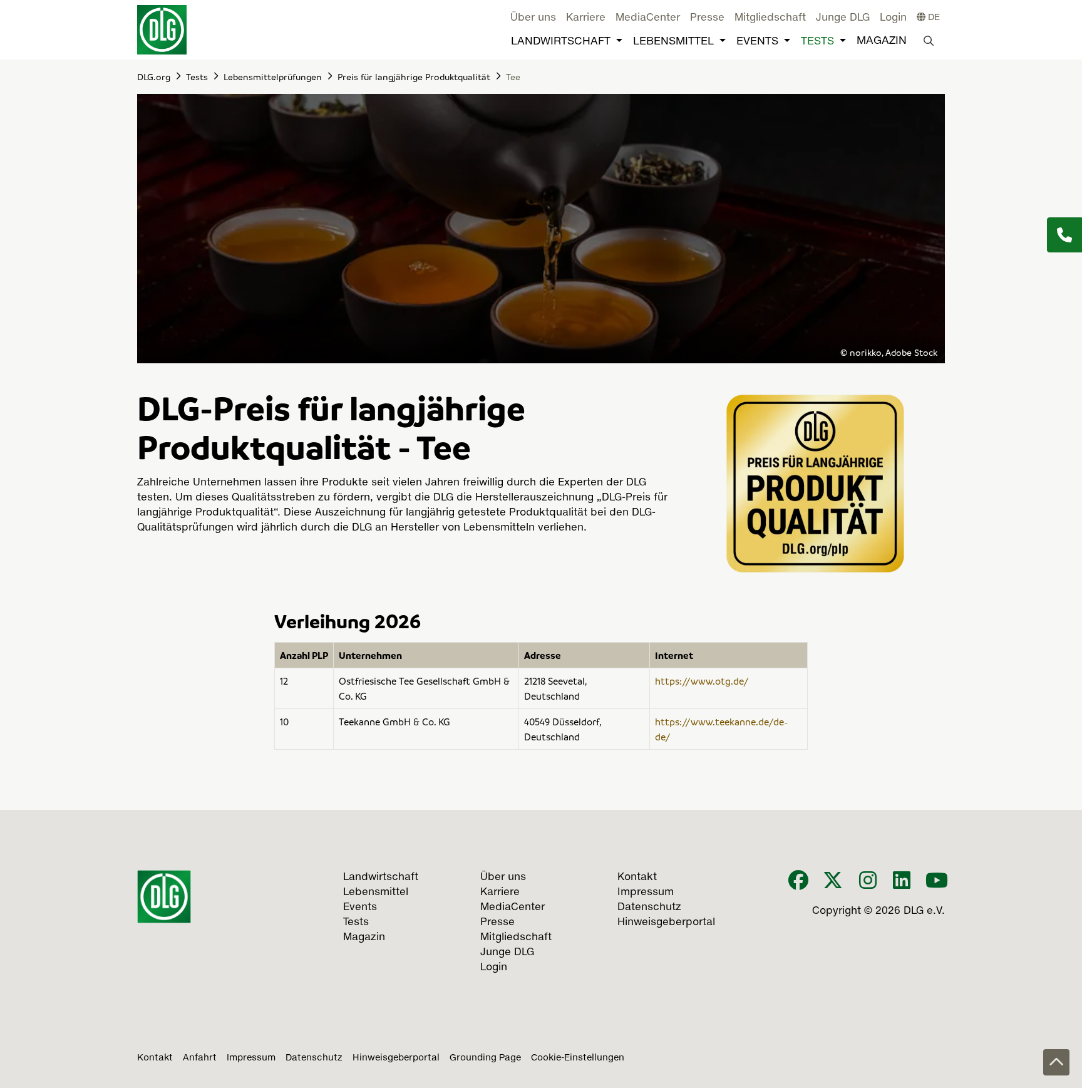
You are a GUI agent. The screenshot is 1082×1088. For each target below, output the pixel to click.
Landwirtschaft (561, 41)
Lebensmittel (673, 41)
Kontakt (155, 1058)
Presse (707, 18)
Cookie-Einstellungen (577, 1058)
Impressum (251, 1058)
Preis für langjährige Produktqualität (413, 76)
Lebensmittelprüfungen (273, 76)
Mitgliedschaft (770, 18)
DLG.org (153, 76)
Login (893, 18)
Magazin (882, 41)
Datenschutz (314, 1058)
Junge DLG (843, 18)
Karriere (585, 18)
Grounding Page (485, 1058)
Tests (817, 41)
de (932, 17)
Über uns (533, 18)
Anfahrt (200, 1058)
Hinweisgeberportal (396, 1058)
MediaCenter (648, 18)
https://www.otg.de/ (702, 681)
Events (757, 41)
